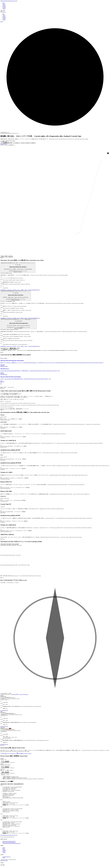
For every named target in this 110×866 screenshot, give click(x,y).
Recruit (4, 860)
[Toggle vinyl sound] (1, 12)
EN (3, 10)
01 (2, 256)
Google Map (2, 710)
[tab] (3, 544)
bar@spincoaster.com (6, 856)
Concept (4, 4)
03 (10, 256)
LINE (4, 857)
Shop (7, 860)
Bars (3, 2)
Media (1, 860)
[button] (55, 362)
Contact (4, 8)
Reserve (1, 21)
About (4, 847)
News (4, 3)
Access (4, 7)
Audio (4, 5)
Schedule (4, 6)
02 (6, 256)
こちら (15, 575)
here (40, 575)
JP (1, 10)
